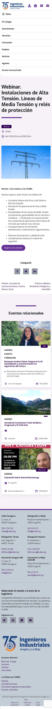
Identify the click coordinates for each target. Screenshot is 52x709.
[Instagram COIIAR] (22, 620)
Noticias (6, 56)
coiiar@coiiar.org (8, 531)
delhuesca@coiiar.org (36, 552)
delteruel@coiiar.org (10, 552)
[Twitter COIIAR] (4, 620)
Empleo (5, 49)
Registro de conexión (13, 248)
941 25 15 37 (32, 528)
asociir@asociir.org (35, 575)
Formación (7, 42)
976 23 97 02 (7, 528)
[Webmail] (48, 6)
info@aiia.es (6, 573)
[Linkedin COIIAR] (13, 620)
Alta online (6, 670)
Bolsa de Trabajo (8, 661)
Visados (4, 667)
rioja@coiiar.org (34, 531)
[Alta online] (29, 6)
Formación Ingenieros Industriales (16, 687)
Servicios (6, 35)
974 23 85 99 (33, 549)
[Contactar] (42, 6)
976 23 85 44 (7, 570)
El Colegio (7, 22)
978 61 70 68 (7, 549)
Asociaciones (8, 28)
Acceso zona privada (11, 70)
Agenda (5, 63)
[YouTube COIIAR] (30, 620)
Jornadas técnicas (9, 684)
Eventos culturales (9, 689)
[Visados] (35, 6)
